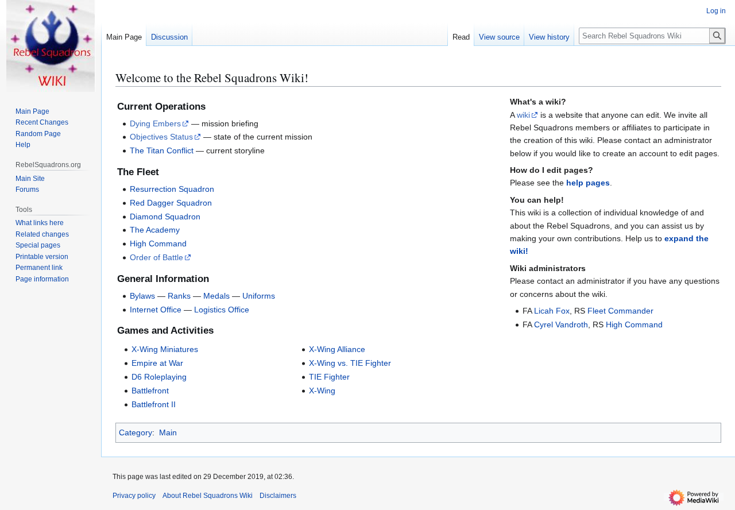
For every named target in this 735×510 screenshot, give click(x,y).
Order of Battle (156, 257)
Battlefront (150, 390)
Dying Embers (155, 123)
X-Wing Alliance (337, 349)
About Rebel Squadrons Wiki (208, 496)
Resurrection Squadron (172, 189)
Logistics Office (221, 309)
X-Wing (322, 390)
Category (135, 432)
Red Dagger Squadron (171, 202)
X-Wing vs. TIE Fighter (350, 363)
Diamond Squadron (165, 216)
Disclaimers (278, 496)
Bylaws (142, 295)
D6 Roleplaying (159, 376)
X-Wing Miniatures (164, 349)
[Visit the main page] (50, 46)
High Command (158, 243)
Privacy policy (134, 496)
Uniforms (258, 295)
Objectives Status (161, 136)
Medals (216, 295)
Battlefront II (153, 404)
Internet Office (155, 309)
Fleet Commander (620, 310)
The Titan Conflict (162, 150)
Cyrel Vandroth (561, 324)
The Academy (155, 229)
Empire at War (157, 363)
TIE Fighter (329, 376)
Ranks (179, 295)
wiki (523, 114)
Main (168, 432)
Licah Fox (552, 310)
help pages (588, 182)
